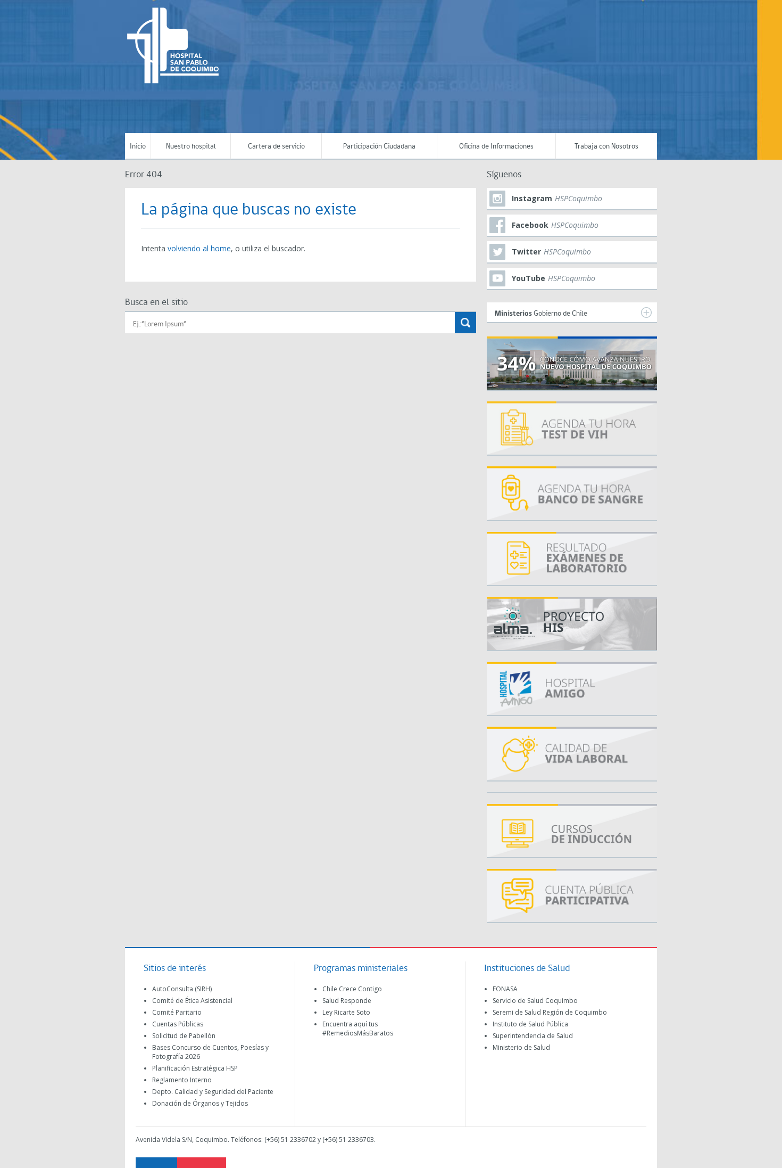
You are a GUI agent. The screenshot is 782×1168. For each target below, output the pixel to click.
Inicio (138, 147)
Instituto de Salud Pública (530, 1024)
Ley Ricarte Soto (346, 1012)
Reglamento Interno (182, 1079)
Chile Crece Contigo (352, 988)
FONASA (505, 988)
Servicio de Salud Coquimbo (535, 1000)
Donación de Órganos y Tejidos (200, 1103)
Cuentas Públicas (177, 1024)
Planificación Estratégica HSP (195, 1068)
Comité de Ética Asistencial (192, 1000)
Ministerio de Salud (521, 1047)
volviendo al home (199, 248)
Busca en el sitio (156, 303)
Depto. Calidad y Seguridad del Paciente (212, 1091)
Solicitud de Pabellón (183, 1035)
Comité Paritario (177, 1012)
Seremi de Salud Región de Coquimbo (550, 1012)
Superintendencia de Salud (533, 1035)
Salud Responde (346, 1000)
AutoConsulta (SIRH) (182, 988)
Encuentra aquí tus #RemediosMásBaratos (357, 1028)
